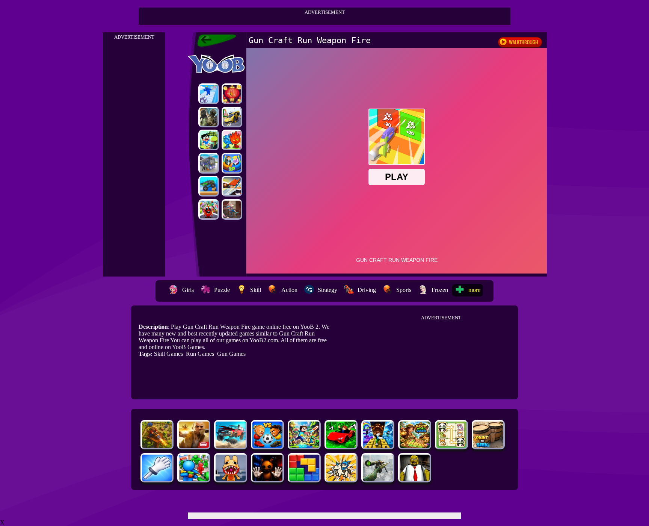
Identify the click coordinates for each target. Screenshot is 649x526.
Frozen (440, 290)
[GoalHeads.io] (267, 446)
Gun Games (231, 354)
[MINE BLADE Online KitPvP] (304, 446)
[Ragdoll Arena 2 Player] (232, 163)
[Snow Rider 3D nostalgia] (232, 186)
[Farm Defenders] (157, 446)
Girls (188, 290)
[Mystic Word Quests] (415, 446)
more (474, 290)
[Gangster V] (194, 446)
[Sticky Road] (232, 209)
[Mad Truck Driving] (208, 186)
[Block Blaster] (304, 479)
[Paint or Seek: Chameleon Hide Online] (488, 446)
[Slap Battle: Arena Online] (157, 479)
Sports (403, 290)
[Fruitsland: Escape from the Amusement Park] (208, 209)
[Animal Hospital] (231, 479)
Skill (255, 290)
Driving (367, 290)
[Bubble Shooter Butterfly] (232, 93)
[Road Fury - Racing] (231, 446)
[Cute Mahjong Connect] (451, 446)
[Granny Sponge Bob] (415, 479)
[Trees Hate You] (208, 140)
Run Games (200, 354)
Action (289, 290)
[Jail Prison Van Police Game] (208, 163)
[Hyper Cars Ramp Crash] (232, 117)
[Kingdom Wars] (341, 479)
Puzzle (222, 290)
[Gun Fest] (208, 93)
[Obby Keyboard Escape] (378, 446)
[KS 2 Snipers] (378, 479)
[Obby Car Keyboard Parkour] (341, 446)
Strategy (327, 290)
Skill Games (168, 354)
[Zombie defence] (194, 479)
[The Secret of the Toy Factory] (267, 479)
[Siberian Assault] (208, 117)
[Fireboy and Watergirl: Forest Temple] (232, 140)
